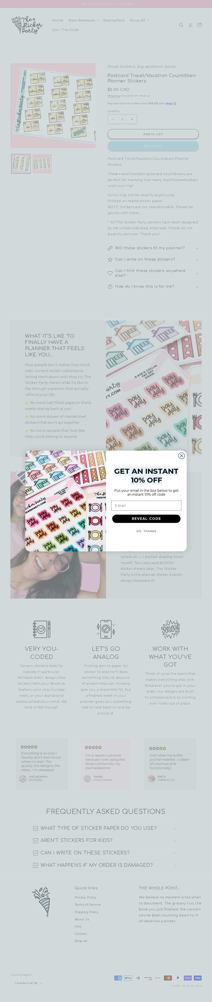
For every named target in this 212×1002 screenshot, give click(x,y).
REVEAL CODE (146, 519)
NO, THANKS (146, 531)
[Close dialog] (181, 456)
